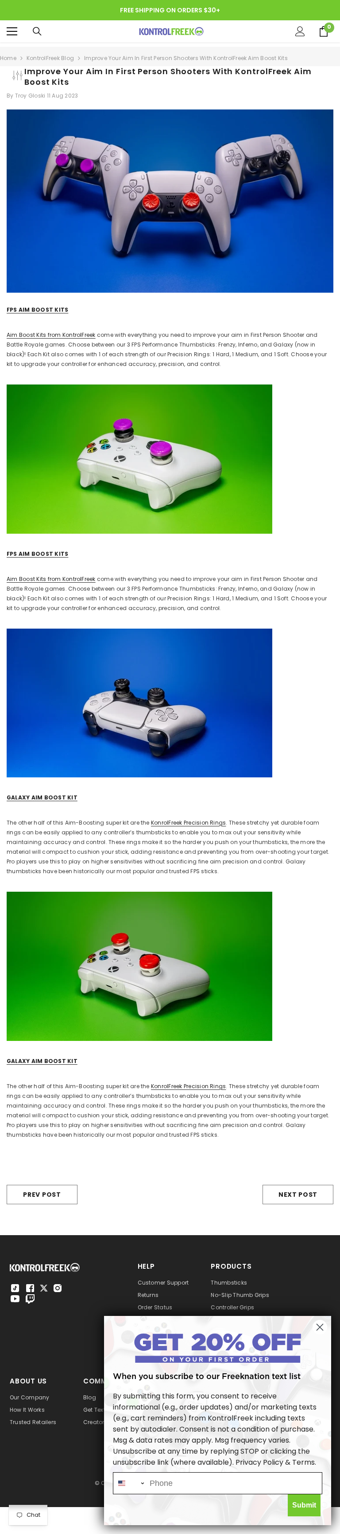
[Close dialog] (320, 1327)
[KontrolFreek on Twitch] (30, 1298)
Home (8, 58)
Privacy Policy (259, 1462)
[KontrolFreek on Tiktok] (15, 1288)
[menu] (12, 31)
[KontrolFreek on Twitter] (44, 1287)
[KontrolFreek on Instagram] (57, 1288)
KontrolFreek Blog (50, 58)
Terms (303, 1462)
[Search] (37, 31)
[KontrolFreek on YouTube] (15, 1298)
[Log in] (300, 31)
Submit (304, 1505)
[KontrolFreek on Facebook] (30, 1288)
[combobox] (129, 1483)
